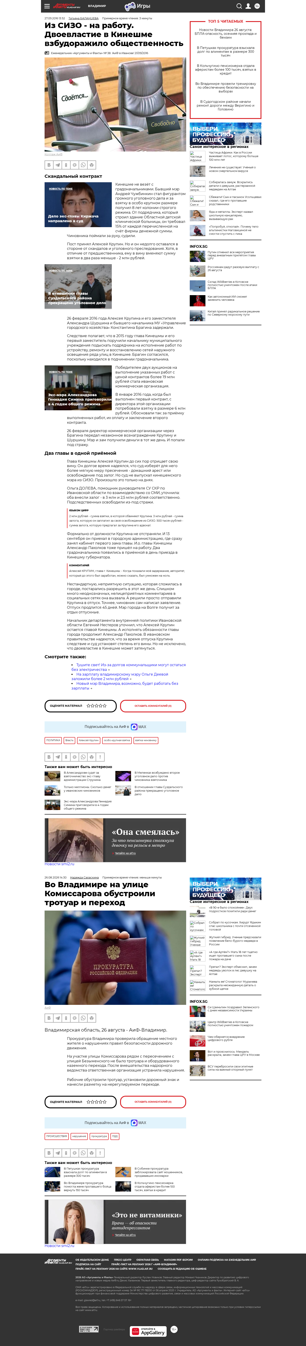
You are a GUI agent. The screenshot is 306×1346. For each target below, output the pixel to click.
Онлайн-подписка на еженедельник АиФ (227, 1259)
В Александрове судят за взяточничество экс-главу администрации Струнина (82, 776)
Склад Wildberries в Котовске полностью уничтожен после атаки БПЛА (232, 285)
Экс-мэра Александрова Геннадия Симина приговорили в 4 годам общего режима (88, 805)
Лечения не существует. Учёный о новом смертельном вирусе (232, 169)
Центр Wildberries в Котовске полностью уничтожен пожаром (230, 1024)
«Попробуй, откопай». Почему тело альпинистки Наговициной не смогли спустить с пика (234, 230)
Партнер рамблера (114, 1329)
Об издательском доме (92, 1259)
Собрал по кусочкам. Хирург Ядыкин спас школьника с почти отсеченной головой (235, 926)
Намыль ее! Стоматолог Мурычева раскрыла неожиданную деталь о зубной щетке (233, 985)
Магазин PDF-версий (178, 1259)
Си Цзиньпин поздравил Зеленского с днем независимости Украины (233, 1009)
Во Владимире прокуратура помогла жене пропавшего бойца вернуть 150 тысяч (87, 1186)
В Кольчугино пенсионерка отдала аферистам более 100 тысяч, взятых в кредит (225, 69)
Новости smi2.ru (59, 864)
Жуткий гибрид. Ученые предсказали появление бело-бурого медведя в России (235, 940)
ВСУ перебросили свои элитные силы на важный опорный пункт (230, 1068)
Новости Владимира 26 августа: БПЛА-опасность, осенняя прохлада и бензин (226, 34)
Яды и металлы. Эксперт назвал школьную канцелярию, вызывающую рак (231, 215)
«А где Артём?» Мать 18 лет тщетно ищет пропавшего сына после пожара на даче (233, 955)
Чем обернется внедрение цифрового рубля (226, 1038)
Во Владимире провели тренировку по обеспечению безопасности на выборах (225, 87)
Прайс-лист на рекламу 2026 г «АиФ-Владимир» (144, 1264)
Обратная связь (147, 1259)
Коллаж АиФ (53, 154)
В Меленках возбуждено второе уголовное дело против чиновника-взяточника (157, 776)
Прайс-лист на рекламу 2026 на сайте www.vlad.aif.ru (114, 1268)
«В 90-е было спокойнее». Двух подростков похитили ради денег (232, 909)
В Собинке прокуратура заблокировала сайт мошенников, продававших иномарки (159, 1172)
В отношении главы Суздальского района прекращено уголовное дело (159, 790)
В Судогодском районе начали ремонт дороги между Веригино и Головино (225, 105)
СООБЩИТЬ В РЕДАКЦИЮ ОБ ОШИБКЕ (182, 1268)
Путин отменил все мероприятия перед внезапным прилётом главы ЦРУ (232, 255)
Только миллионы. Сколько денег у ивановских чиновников (87, 788)
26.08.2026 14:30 (56, 877)
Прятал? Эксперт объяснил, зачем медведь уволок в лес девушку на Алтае (233, 970)
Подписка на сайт (88, 1264)
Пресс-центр (122, 1259)
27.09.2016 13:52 (55, 18)
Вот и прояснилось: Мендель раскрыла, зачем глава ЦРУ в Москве (234, 1053)
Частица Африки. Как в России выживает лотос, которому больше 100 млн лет (233, 156)
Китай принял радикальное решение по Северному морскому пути (234, 313)
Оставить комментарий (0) (153, 706)
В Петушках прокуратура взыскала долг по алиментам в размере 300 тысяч (225, 51)
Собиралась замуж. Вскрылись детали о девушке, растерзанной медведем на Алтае (232, 185)
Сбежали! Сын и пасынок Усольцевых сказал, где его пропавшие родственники (235, 200)
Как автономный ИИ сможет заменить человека (227, 298)
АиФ (48, 1007)
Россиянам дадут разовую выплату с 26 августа (233, 269)
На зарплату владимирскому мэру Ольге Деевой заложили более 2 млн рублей (119, 676)
